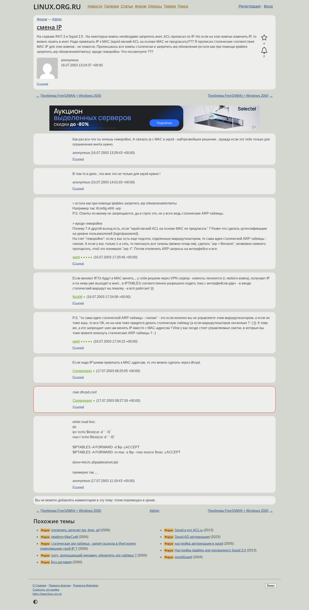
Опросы (155, 6)
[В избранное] (264, 37)
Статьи (127, 6)
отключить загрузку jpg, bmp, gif (75, 530)
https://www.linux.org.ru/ (47, 593)
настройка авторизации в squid (199, 543)
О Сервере (39, 585)
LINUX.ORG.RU (57, 6)
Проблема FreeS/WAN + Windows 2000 (71, 95)
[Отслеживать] (264, 50)
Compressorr (82, 371)
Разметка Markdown (85, 585)
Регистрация (250, 6)
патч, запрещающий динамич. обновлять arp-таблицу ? (94, 555)
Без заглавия (61, 562)
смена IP (49, 27)
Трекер (170, 6)
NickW (77, 297)
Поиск (183, 6)
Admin (57, 19)
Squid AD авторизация (192, 537)
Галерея (111, 6)
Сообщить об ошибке (46, 589)
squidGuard (183, 557)
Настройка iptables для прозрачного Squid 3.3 (210, 550)
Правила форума (60, 585)
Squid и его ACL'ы (189, 530)
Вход (268, 6)
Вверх (271, 585)
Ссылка (42, 83)
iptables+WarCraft (64, 537)
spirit (76, 257)
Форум (140, 6)
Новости (95, 6)
